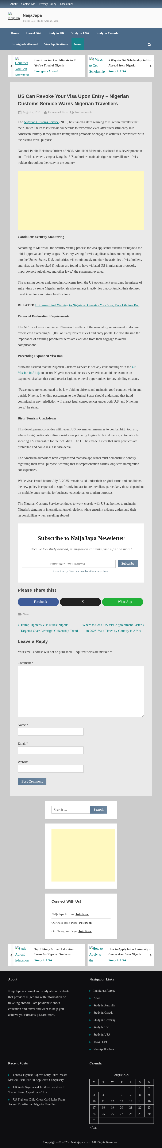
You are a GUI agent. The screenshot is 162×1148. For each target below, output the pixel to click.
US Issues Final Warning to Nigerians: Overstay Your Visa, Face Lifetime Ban (87, 305)
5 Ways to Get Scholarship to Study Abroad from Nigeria (131, 62)
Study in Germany (104, 1020)
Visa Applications (56, 44)
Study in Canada (107, 33)
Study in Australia (104, 1005)
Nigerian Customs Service (41, 122)
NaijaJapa (32, 15)
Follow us (85, 922)
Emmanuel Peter (58, 112)
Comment (25, 663)
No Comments (83, 112)
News (77, 44)
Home (15, 33)
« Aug (93, 1127)
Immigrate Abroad (24, 44)
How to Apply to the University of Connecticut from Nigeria (130, 951)
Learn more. (47, 1015)
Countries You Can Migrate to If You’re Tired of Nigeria (55, 62)
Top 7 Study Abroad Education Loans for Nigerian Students (54, 951)
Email (23, 743)
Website (23, 762)
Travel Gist (33, 33)
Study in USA (80, 33)
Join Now (82, 914)
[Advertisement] (81, 200)
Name (23, 725)
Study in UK (56, 33)
